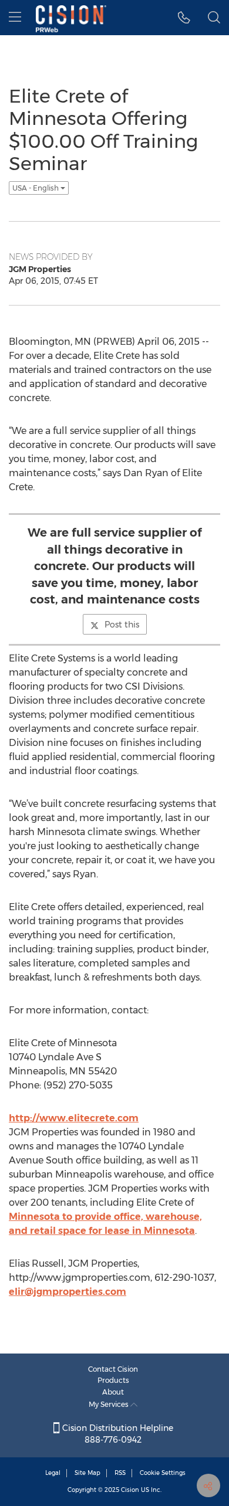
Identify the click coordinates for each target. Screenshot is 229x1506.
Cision (130, 1490)
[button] (184, 17)
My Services (109, 1404)
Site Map (87, 1473)
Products (113, 1380)
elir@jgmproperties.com (67, 1291)
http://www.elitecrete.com (74, 1118)
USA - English (36, 188)
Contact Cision (113, 1369)
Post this (122, 624)
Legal (52, 1473)
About (113, 1392)
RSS (120, 1473)
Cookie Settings (163, 1473)
